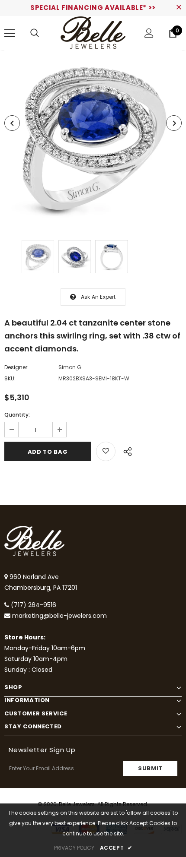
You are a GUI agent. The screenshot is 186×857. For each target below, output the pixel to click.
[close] (178, 7)
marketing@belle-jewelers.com (59, 615)
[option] (93, 138)
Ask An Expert (98, 296)
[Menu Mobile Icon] (9, 33)
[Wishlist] (105, 451)
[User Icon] (149, 33)
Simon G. (70, 367)
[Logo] (93, 32)
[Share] (125, 450)
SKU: (10, 378)
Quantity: (17, 414)
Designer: (16, 367)
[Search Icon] (34, 33)
